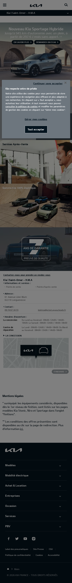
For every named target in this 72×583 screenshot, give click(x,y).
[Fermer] (65, 82)
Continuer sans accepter (48, 83)
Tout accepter (36, 129)
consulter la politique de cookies (22, 106)
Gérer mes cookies (36, 119)
